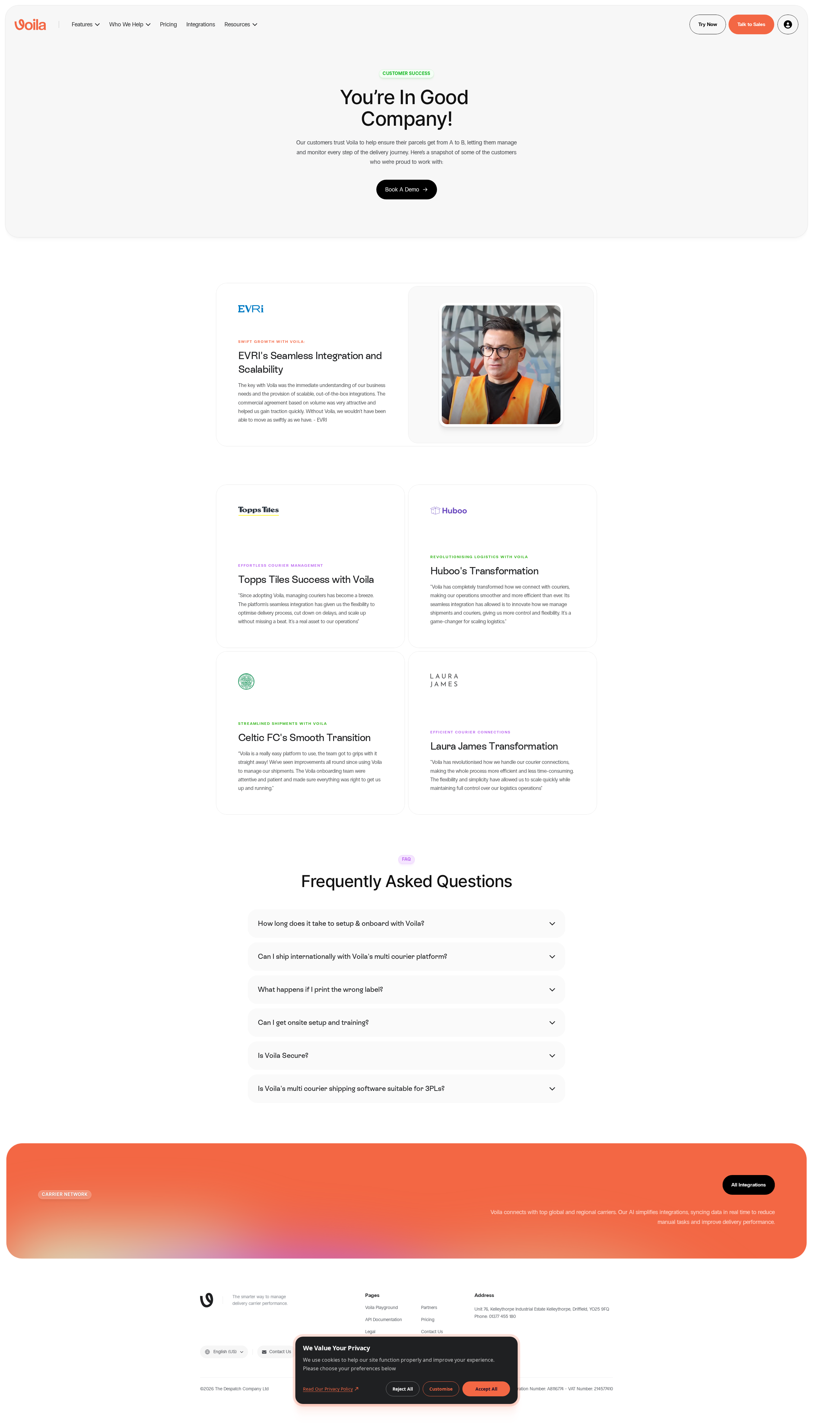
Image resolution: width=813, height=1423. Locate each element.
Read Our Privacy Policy (328, 1389)
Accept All (486, 1389)
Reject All (403, 1389)
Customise (441, 1389)
